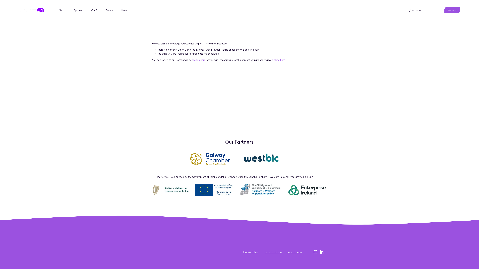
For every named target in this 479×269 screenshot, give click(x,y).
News (124, 10)
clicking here (198, 60)
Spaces (78, 10)
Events (109, 10)
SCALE (93, 10)
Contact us (452, 10)
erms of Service (273, 252)
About (62, 10)
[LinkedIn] (322, 252)
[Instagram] (315, 252)
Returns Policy (294, 252)
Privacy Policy (250, 252)
